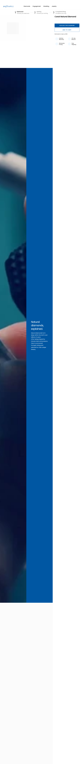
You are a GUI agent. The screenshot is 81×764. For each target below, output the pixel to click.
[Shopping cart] (77, 6)
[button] (67, 25)
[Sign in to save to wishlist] (71, 6)
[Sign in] (74, 6)
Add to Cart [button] (67, 30)
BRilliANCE (8, 6)
